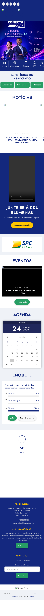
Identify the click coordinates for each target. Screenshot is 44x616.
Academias (7, 84)
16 (7, 357)
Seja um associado (22, 225)
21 (32, 357)
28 (32, 360)
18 (17, 357)
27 (27, 360)
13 (27, 353)
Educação (37, 84)
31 (12, 364)
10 (12, 353)
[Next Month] (36, 337)
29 (37, 360)
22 (37, 357)
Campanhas (14, 66)
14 (32, 353)
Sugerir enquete (27, 418)
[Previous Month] (7, 337)
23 (7, 360)
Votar (12, 418)
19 (22, 357)
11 (17, 353)
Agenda (26, 66)
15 (37, 353)
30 (7, 364)
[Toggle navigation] (40, 14)
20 (27, 357)
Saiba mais (22, 302)
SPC (34, 66)
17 (12, 357)
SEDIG (32, 596)
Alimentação (22, 84)
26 (22, 360)
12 (22, 353)
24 (12, 360)
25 (17, 360)
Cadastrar (22, 576)
